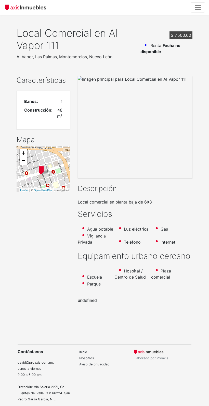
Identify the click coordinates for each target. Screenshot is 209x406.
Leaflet (24, 190)
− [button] (23, 161)
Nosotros (86, 358)
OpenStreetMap (43, 190)
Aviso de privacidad (94, 364)
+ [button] (23, 153)
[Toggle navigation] (198, 7)
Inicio (83, 352)
